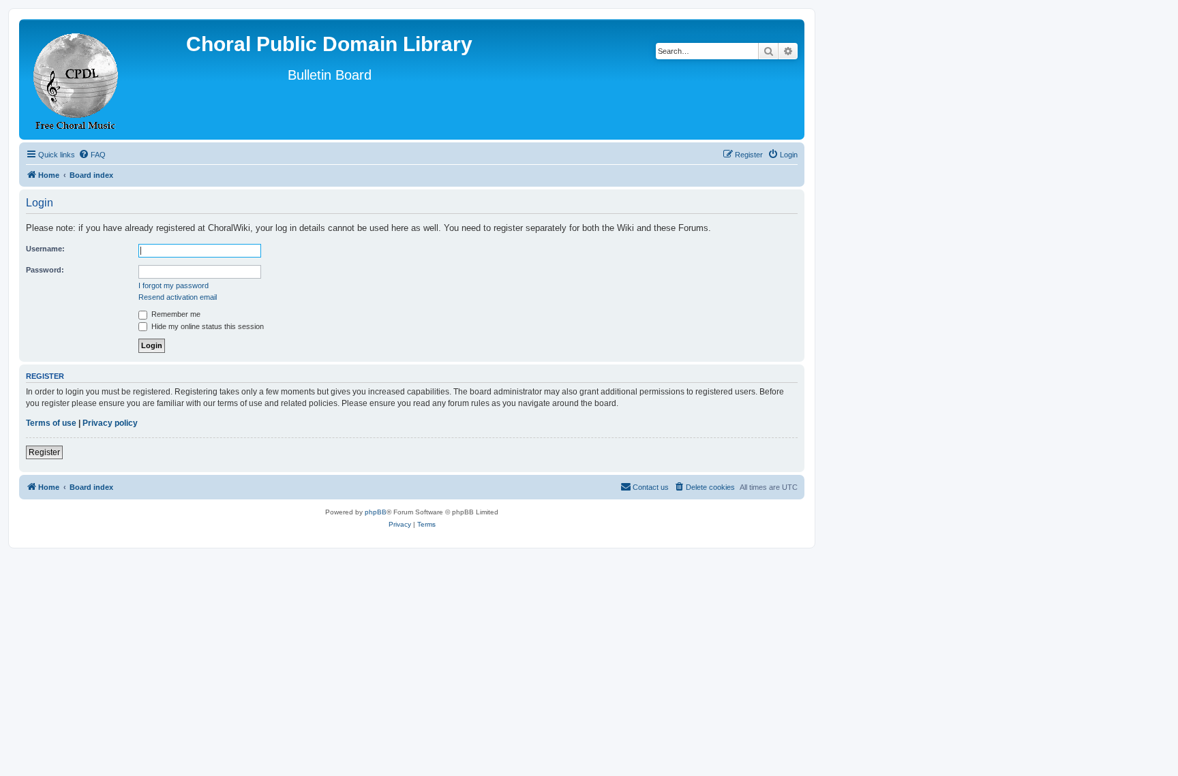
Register (44, 452)
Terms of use (51, 423)
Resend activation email (177, 297)
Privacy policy (110, 423)
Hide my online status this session (206, 326)
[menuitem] (92, 154)
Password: (45, 270)
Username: (45, 249)
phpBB (376, 512)
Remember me (174, 314)
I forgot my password (173, 285)
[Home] (76, 79)
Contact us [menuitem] (651, 487)
